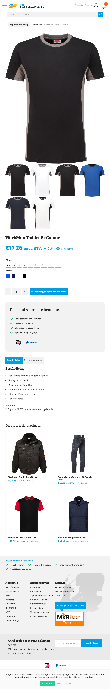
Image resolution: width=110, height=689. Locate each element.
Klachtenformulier (38, 603)
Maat (9, 260)
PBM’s (8, 595)
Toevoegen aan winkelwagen (50, 291)
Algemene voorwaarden (41, 595)
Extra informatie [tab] (33, 360)
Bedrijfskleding (12, 587)
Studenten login (12, 620)
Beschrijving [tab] (13, 360)
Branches (9, 599)
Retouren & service (39, 608)
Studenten (10, 603)
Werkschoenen (12, 591)
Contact (88, 5)
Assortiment (36, 587)
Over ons (79, 5)
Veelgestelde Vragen (39, 612)
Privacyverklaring (38, 599)
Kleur (9, 270)
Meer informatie (63, 683)
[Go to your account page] (96, 8)
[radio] (8, 265)
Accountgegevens (38, 616)
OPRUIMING (10, 608)
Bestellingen (36, 591)
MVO (7, 612)
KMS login (10, 616)
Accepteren (47, 683)
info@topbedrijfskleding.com (70, 605)
